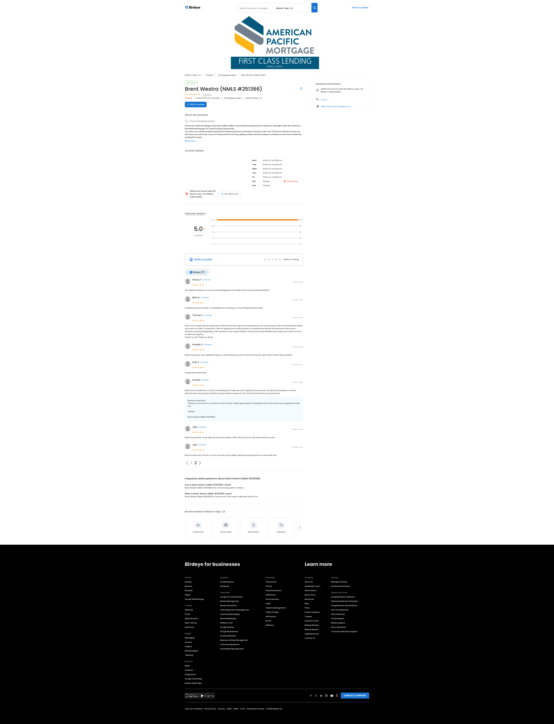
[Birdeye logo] (193, 8)
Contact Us (310, 638)
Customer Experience (229, 644)
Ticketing (189, 655)
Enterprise (224, 586)
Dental (269, 586)
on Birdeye (206, 280)
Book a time (310, 595)
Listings (188, 582)
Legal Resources (312, 634)
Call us (324, 99)
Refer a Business (338, 627)
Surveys (188, 642)
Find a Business (338, 614)
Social (187, 614)
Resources (309, 599)
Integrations (190, 674)
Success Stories (312, 621)
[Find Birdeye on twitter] (316, 696)
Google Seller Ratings (194, 599)
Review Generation (228, 605)
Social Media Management (232, 649)
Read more (189, 141)
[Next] (299, 527)
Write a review (360, 7)
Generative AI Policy (255, 709)
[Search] (314, 7)
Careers (308, 616)
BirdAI (187, 666)
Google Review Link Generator (344, 605)
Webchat (189, 610)
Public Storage (272, 612)
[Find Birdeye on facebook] (311, 696)
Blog (307, 603)
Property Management (276, 608)
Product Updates (312, 612)
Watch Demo (311, 590)
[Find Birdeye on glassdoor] (337, 696)
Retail (268, 621)
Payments (189, 627)
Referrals (189, 590)
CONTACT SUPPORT (355, 695)
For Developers (337, 618)
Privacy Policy (210, 709)
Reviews (188, 586)
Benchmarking (191, 651)
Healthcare (271, 595)
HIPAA (235, 709)
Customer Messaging (229, 614)
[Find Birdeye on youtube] (331, 696)
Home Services (272, 599)
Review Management (229, 601)
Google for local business (231, 597)
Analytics (189, 670)
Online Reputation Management (234, 610)
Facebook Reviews (228, 636)
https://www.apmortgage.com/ (336, 106)
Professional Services (340, 586)
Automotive (271, 582)
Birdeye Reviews (312, 625)
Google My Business (229, 631)
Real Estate (271, 616)
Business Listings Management (234, 640)
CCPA (242, 709)
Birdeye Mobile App (193, 683)
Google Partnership (193, 679)
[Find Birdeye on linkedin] (321, 696)
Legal (268, 603)
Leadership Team (312, 586)
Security (221, 709)
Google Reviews (227, 627)
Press (307, 608)
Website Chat (226, 623)
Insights (188, 646)
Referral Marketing (228, 618)
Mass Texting (191, 623)
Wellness (270, 625)
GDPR (229, 709)
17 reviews (207, 94)
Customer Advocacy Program (344, 631)
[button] (187, 463)
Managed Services (339, 582)
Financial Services (273, 590)
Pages (187, 595)
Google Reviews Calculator (343, 597)
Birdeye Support (338, 623)
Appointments (191, 618)
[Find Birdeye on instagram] (326, 696)
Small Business (227, 582)
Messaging (189, 638)
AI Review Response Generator (344, 601)
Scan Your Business (339, 610)
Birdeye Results (311, 629)
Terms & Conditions (194, 709)
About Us (309, 582)
